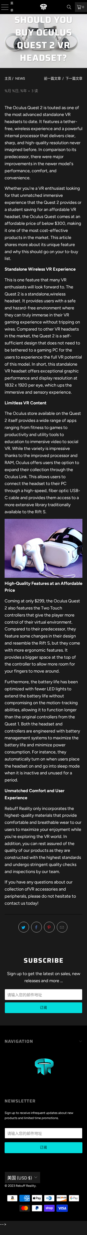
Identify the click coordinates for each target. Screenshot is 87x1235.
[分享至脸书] (36, 927)
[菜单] (2, 7)
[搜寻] (69, 7)
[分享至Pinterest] (49, 927)
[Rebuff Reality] (43, 7)
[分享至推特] (23, 927)
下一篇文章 (73, 78)
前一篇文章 (52, 78)
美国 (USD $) (19, 1178)
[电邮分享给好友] (62, 927)
